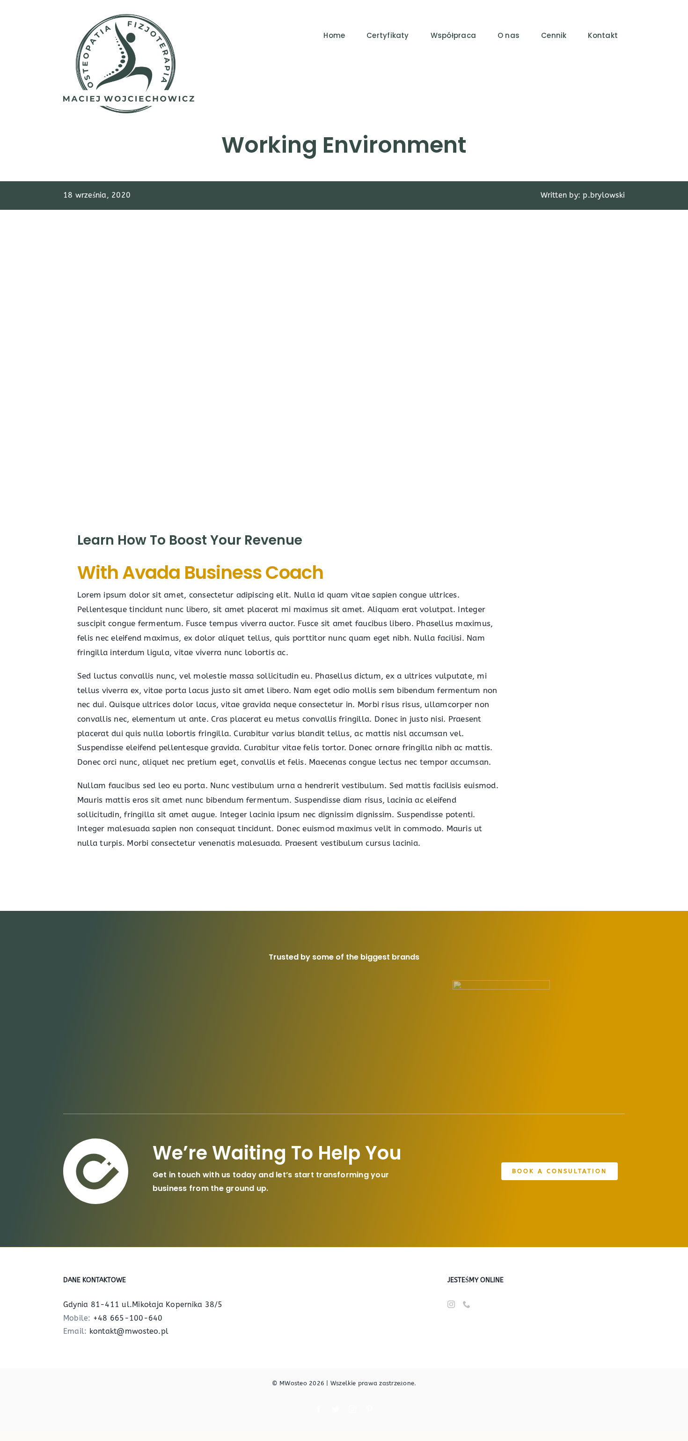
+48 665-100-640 (128, 1318)
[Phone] (466, 1304)
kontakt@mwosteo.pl (128, 1331)
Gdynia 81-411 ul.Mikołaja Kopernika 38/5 (143, 1304)
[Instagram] (451, 1304)
